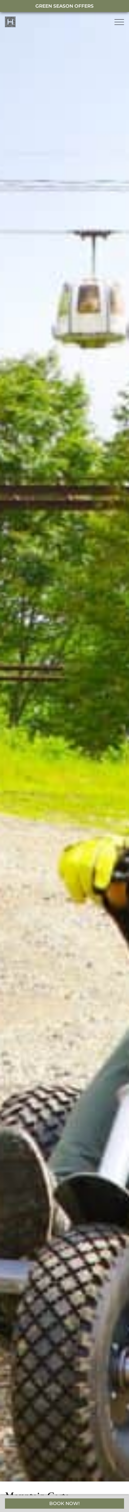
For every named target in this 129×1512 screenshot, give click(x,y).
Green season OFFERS (64, 6)
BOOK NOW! (64, 1503)
